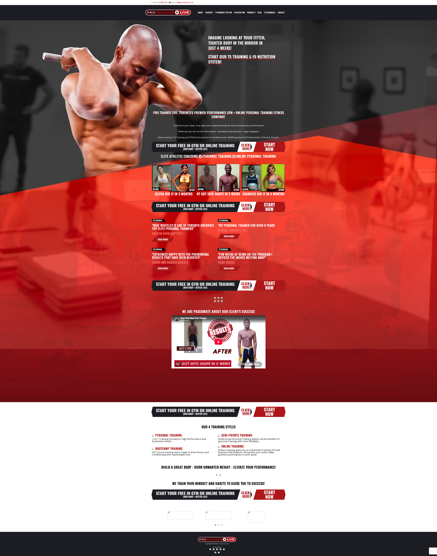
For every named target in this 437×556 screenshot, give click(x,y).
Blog (260, 12)
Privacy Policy (217, 547)
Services (209, 12)
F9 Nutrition (239, 12)
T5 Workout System (223, 12)
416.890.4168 (162, 2)
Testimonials (269, 12)
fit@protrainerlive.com (185, 2)
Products (251, 12)
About (200, 12)
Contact (281, 12)
